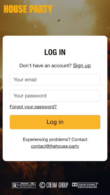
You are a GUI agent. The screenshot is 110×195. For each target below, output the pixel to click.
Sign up (82, 65)
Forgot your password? (33, 106)
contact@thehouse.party (55, 146)
